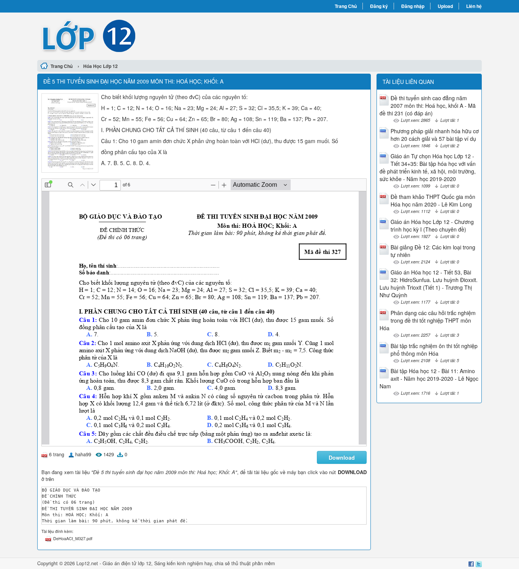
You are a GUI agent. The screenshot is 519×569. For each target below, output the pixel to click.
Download (342, 457)
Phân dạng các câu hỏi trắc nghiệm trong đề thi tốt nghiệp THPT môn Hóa (428, 320)
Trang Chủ (346, 6)
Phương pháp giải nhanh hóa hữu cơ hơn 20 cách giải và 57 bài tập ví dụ (435, 134)
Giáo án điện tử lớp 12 (127, 563)
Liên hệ (474, 6)
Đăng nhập (412, 6)
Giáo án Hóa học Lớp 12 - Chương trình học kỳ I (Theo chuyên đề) (432, 225)
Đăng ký (379, 6)
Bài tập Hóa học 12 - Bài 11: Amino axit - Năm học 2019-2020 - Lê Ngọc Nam (429, 378)
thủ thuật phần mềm (253, 563)
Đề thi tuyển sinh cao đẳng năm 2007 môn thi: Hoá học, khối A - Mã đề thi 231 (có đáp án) (428, 105)
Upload (445, 6)
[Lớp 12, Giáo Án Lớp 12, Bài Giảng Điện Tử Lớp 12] (148, 35)
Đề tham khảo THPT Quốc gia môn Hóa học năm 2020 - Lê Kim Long (433, 200)
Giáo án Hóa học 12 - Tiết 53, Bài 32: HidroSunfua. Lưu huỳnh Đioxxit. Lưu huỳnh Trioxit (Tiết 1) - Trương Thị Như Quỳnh (429, 283)
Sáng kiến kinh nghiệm (178, 563)
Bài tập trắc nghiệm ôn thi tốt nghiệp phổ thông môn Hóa (434, 349)
